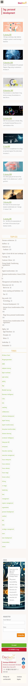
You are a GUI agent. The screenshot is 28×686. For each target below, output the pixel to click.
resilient (4, 516)
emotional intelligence (8, 438)
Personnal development (9, 304)
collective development (8, 416)
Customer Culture (7, 260)
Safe (3, 525)
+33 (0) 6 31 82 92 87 (11, 669)
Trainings (4, 257)
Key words (5, 298)
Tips (4, 294)
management (5, 499)
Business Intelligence (7, 394)
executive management (8, 455)
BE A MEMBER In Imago (14, 649)
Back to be (6, 288)
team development (7, 538)
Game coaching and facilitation (12, 291)
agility (3, 381)
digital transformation (8, 425)
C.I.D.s (3, 399)
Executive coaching (7, 451)
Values (5, 338)
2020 (3, 364)
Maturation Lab (6, 285)
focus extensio (6, 464)
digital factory (5, 420)
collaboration (5, 412)
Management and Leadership (10, 282)
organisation (5, 507)
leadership (5, 342)
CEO (3, 403)
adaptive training (6, 368)
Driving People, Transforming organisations (10, 264)
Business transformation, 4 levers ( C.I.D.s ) (13, 275)
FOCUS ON (5, 247)
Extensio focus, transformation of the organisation (13, 322)
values (3, 546)
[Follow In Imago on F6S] (23, 666)
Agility (4, 329)
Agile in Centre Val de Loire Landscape (13, 254)
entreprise (4, 446)
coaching (4, 407)
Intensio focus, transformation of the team (13, 308)
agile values (5, 377)
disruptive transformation (8, 429)
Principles (5, 335)
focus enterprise (6, 459)
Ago (3, 386)
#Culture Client (6, 355)
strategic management (8, 529)
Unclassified (5, 346)
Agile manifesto (6, 373)
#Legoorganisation (7, 359)
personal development (8, 512)
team (3, 533)
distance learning (6, 433)
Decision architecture (8, 240)
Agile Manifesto (7, 332)
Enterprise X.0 (5, 442)
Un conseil (14, 645)
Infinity (4, 481)
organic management (7, 503)
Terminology (6, 301)
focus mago (5, 473)
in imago (4, 486)
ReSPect (4, 244)
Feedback (5, 249)
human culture (6, 477)
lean (3, 494)
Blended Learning (6, 390)
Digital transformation (8, 271)
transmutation (5, 542)
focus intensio (6, 468)
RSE (3, 520)
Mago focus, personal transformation (13, 315)
